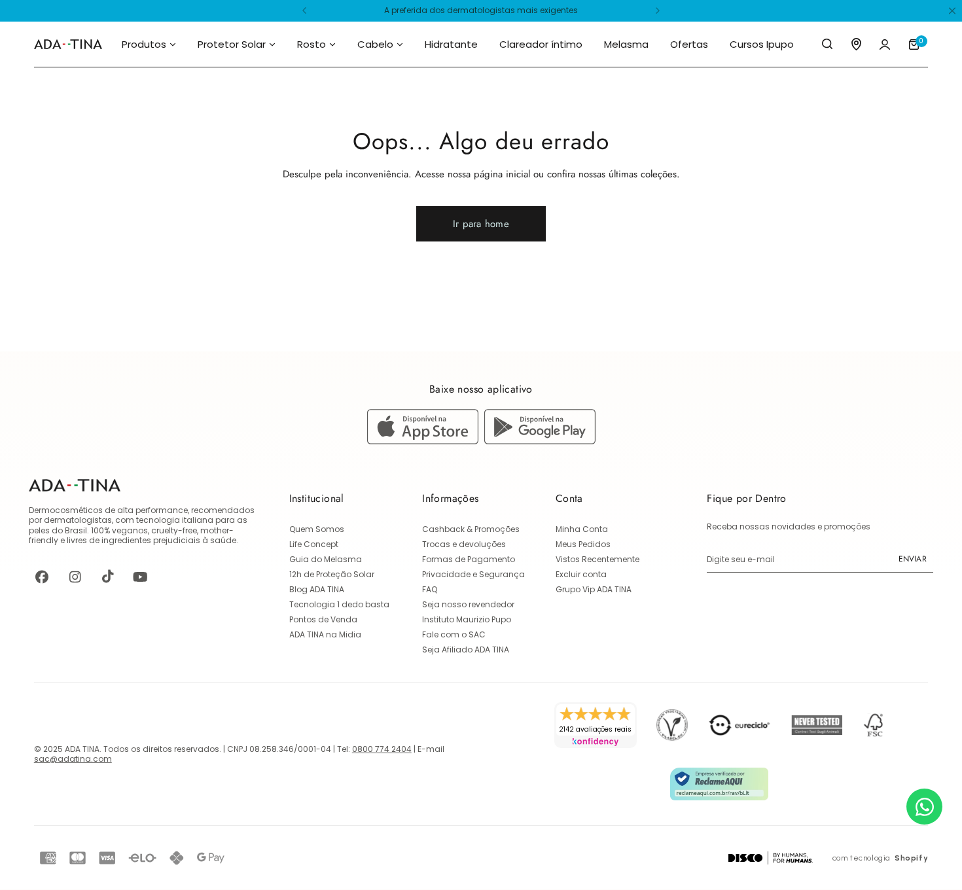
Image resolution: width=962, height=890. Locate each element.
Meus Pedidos (583, 544)
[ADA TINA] (68, 43)
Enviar (913, 559)
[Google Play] (540, 441)
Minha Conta (582, 529)
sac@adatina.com (73, 758)
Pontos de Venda (323, 619)
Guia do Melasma (325, 559)
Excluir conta (581, 574)
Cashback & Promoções (471, 529)
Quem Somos (316, 529)
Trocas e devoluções (464, 544)
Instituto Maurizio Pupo (466, 619)
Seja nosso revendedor (468, 604)
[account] (884, 44)
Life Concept (313, 544)
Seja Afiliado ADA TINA (465, 649)
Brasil (76, 530)
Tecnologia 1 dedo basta (339, 604)
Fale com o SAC (454, 634)
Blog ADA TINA (316, 589)
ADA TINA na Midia (325, 634)
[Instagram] (75, 576)
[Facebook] (42, 576)
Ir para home (481, 224)
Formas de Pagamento (468, 559)
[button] (304, 10)
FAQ (429, 589)
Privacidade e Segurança (473, 574)
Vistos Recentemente (597, 559)
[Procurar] (827, 44)
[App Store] (425, 441)
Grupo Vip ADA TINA (594, 589)
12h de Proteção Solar (331, 574)
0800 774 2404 (382, 749)
